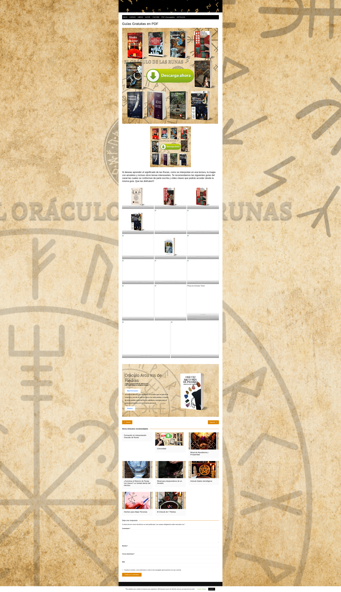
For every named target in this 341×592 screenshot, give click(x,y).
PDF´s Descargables (168, 17)
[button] (124, 390)
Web (123, 562)
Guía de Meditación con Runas (170, 231)
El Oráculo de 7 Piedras (166, 512)
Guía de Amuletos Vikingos (203, 282)
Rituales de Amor (195, 356)
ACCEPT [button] (211, 589)
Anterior (128, 422)
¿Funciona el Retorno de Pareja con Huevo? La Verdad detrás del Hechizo (137, 483)
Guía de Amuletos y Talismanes (138, 318)
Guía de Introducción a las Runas (138, 206)
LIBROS (140, 17)
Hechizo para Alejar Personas (135, 512)
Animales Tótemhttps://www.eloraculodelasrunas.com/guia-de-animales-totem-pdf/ (203, 316)
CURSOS (132, 17)
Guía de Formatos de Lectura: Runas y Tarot (203, 206)
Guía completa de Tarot (170, 318)
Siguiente (212, 422)
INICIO (125, 17)
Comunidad (161, 449)
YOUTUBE (155, 17)
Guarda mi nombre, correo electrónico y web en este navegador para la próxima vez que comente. (152, 570)
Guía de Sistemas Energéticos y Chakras (138, 282)
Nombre (125, 546)
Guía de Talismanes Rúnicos (170, 206)
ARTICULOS (181, 17)
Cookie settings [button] (201, 589)
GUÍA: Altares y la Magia (203, 257)
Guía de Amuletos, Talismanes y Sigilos (138, 231)
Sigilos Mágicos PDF (146, 356)
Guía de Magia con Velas (203, 231)
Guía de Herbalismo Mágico (170, 282)
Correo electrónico (128, 554)
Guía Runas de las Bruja (137, 257)
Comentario (126, 528)
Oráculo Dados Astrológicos (201, 481)
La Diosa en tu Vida (170, 257)
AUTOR (147, 17)
